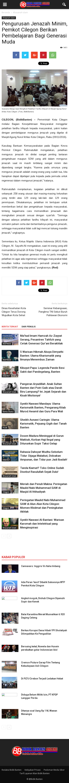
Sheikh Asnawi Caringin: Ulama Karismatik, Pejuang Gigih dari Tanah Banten (43, 423)
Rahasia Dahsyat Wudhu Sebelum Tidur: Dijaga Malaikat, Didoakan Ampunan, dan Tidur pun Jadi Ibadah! (43, 455)
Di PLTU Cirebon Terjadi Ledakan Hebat (42, 678)
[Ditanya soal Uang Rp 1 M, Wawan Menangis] (10, 714)
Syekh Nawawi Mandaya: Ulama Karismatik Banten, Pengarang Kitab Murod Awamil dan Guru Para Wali (43, 407)
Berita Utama (8, 411)
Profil (5, 428)
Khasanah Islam (9, 18)
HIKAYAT (6, 376)
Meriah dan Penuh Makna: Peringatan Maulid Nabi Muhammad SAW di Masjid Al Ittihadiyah (43, 487)
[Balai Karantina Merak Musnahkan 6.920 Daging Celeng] (10, 618)
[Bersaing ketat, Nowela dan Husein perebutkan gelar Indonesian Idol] (10, 648)
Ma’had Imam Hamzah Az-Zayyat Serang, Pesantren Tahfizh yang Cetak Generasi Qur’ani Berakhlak (41, 339)
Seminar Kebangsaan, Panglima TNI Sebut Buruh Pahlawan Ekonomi (53, 312)
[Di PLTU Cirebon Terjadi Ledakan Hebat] (9, 683)
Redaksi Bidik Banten (11, 769)
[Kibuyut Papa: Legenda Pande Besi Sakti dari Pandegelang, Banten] (10, 372)
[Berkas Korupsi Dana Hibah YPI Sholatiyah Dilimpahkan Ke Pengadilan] (10, 632)
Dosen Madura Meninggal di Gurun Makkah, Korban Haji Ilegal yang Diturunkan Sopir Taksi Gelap (42, 439)
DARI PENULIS (29, 326)
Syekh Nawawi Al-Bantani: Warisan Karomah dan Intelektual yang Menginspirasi (42, 523)
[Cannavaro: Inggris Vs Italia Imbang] (10, 568)
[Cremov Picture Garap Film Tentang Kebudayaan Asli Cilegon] (9, 667)
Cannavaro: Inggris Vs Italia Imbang (40, 566)
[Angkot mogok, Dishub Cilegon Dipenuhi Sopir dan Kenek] (9, 602)
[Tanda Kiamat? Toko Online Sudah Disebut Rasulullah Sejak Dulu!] (10, 472)
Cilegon (6, 492)
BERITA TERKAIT (10, 326)
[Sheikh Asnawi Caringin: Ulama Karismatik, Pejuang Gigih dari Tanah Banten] (10, 423)
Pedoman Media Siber (54, 769)
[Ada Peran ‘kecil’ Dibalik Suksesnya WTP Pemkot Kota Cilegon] (9, 586)
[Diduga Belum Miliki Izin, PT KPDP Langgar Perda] (9, 699)
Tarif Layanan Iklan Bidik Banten (35, 773)
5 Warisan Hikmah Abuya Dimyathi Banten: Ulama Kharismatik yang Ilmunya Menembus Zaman (41, 355)
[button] (64, 4)
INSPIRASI (7, 344)
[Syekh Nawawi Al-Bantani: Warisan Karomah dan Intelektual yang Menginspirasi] (10, 523)
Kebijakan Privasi (33, 769)
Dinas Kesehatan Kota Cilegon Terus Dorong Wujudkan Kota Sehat (14, 312)
